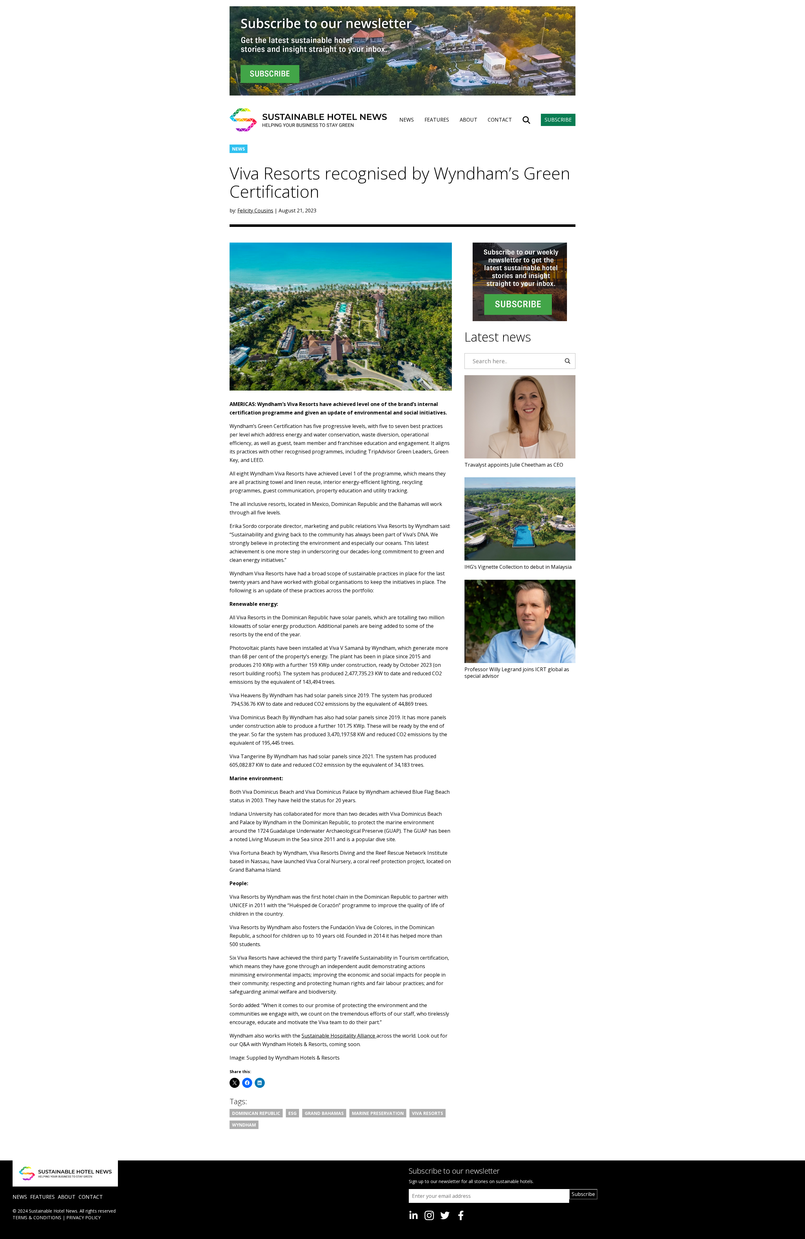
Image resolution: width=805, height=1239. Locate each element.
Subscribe (583, 1194)
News (238, 149)
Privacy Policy (83, 1217)
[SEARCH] (526, 120)
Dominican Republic (256, 1113)
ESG (292, 1113)
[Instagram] (429, 1215)
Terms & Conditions (37, 1217)
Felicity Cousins (255, 210)
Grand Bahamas (324, 1113)
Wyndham (244, 1125)
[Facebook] (460, 1215)
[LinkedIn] (413, 1215)
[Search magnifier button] (567, 361)
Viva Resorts (427, 1113)
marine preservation (378, 1113)
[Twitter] (445, 1215)
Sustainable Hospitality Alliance (339, 1035)
